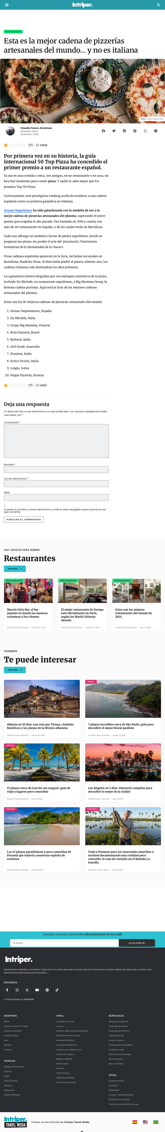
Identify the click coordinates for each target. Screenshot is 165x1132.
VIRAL (60, 1015)
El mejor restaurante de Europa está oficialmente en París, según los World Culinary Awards (82, 615)
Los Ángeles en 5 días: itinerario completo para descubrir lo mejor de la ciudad (120, 789)
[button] (7, 5)
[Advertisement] (82, 909)
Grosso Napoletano (18, 210)
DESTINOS (10, 1015)
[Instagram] (17, 990)
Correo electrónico (16, 478)
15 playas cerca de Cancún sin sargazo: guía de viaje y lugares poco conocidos (38, 789)
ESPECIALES (116, 1015)
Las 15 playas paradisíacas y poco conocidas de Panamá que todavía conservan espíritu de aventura (39, 855)
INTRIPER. (29, 999)
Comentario (12, 422)
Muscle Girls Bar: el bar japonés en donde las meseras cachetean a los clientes (27, 613)
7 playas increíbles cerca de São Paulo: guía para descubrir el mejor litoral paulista (121, 726)
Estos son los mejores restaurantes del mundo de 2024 (133, 613)
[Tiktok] (57, 990)
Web (7, 492)
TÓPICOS (9, 1060)
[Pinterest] (47, 990)
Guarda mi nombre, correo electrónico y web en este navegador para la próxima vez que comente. (55, 510)
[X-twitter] (27, 990)
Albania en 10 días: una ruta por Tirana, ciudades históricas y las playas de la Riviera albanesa (40, 726)
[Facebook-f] (7, 990)
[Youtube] (37, 990)
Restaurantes (13, 32)
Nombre (10, 464)
